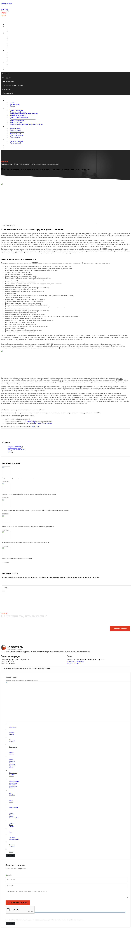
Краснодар (12, 764)
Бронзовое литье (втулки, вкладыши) (12, 85)
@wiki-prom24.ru (10, 15)
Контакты (8, 69)
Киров (11, 762)
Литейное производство (14, 448)
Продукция (8, 33)
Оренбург (12, 795)
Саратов (11, 814)
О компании (9, 26)
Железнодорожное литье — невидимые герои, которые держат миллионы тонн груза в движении (28, 526)
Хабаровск (12, 837)
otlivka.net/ (35, 426)
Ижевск (11, 752)
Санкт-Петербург (14, 818)
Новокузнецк (12, 784)
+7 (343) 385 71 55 (73, 663)
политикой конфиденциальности (36, 919)
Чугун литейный (13, 66)
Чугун (9, 452)
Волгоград (12, 739)
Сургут (11, 816)
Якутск (11, 852)
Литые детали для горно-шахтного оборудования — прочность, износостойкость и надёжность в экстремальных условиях (35, 510)
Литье (7, 50)
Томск (11, 825)
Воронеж (11, 741)
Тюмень (11, 826)
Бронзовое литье (13, 57)
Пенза (11, 800)
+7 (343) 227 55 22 (29, 421)
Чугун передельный (14, 64)
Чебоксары (12, 844)
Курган (11, 767)
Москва (11, 776)
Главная (7, 24)
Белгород (11, 732)
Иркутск (11, 754)
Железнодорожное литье (14, 446)
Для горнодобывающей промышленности (22, 38)
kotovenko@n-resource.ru (43, 423)
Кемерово (12, 761)
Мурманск (12, 774)
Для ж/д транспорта (14, 35)
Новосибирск (13, 786)
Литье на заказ (13, 61)
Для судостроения (14, 47)
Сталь (9, 450)
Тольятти (11, 823)
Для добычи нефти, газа (16, 36)
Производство (13, 30)
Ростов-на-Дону (13, 807)
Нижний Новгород (14, 781)
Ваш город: (4, 9)
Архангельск (12, 727)
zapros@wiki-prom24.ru (75, 661)
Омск (10, 793)
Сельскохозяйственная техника (16, 449)
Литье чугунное (13, 54)
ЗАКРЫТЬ (10, 855)
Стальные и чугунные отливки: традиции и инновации (17, 558)
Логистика (8, 68)
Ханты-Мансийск (14, 839)
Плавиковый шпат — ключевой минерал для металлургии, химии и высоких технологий (25, 542)
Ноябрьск (12, 787)
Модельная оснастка (15, 59)
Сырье (7, 62)
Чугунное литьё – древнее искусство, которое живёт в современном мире (22, 478)
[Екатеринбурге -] (6, 3)
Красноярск (12, 765)
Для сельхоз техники (15, 45)
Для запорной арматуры (16, 40)
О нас (10, 28)
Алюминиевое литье (15, 56)
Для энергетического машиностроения (21, 43)
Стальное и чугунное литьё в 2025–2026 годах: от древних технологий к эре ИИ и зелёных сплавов (29, 494)
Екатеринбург (13, 747)
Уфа (10, 832)
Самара (11, 813)
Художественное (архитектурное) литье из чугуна (24, 49)
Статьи (10, 31)
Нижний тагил (13, 783)
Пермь (11, 802)
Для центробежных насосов (17, 42)
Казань (11, 759)
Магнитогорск (13, 773)
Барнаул (11, 734)
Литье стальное (13, 52)
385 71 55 (8, 13)
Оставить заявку (120, 629)
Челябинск (12, 846)
